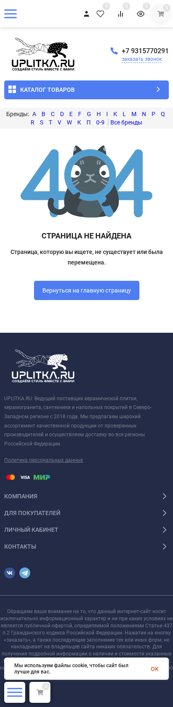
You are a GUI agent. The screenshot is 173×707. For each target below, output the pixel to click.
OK (155, 669)
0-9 (100, 122)
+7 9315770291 (145, 51)
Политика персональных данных (43, 460)
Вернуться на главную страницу (86, 290)
